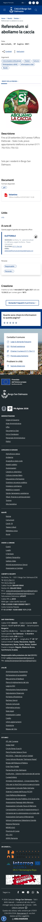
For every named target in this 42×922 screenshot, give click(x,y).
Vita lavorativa (11, 504)
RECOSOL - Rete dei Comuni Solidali (19, 755)
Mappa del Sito (11, 729)
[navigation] (4, 9)
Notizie (16, 18)
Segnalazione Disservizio (15, 693)
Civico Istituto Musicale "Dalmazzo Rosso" (21, 759)
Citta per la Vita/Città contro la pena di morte (22, 784)
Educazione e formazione (15, 478)
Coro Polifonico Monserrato (16, 795)
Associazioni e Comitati (14, 568)
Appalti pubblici (11, 464)
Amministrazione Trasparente (17, 671)
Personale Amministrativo (15, 437)
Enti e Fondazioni (12, 434)
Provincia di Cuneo (12, 831)
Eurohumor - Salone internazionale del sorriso (23, 773)
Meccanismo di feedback (15, 678)
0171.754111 (9, 580)
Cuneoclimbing (11, 777)
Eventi (8, 546)
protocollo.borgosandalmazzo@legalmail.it (22, 590)
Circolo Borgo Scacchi (14, 748)
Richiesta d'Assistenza (14, 696)
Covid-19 (9, 523)
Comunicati (10, 520)
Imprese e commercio (14, 486)
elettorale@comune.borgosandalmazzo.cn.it (19, 250)
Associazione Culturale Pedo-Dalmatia (20, 788)
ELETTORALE (10, 235)
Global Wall (10, 745)
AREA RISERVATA (21, 918)
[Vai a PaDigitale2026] (15, 408)
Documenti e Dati (12, 430)
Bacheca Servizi (11, 700)
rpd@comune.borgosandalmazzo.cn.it (20, 658)
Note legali (10, 711)
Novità (10, 18)
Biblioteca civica (12, 530)
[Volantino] (6, 195)
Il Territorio (10, 553)
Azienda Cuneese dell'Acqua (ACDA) (19, 791)
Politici (8, 441)
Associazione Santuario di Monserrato (20, 816)
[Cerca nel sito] (36, 10)
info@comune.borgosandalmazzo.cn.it (20, 593)
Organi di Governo (12, 419)
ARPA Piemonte (12, 838)
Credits (8, 718)
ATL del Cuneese (12, 741)
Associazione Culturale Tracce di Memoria (21, 806)
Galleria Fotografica (13, 557)
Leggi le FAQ (10, 686)
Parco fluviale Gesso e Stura (16, 752)
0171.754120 (17, 246)
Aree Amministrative (13, 423)
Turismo (8, 500)
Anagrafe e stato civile (14, 461)
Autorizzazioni (11, 468)
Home (3, 18)
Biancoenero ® (22, 913)
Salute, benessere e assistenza (17, 493)
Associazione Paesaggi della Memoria (19, 802)
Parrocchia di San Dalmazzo (16, 770)
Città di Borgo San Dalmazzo (22, 10)
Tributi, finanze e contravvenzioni (18, 496)
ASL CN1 (9, 834)
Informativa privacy (13, 707)
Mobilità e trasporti (13, 489)
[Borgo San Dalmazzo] (11, 10)
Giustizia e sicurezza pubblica (16, 482)
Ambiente (9, 457)
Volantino (13, 194)
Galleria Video (11, 561)
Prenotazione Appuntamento (16, 689)
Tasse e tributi (11, 527)
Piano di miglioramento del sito (17, 682)
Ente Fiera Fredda (12, 766)
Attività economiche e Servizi (16, 564)
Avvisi (8, 534)
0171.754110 (10, 582)
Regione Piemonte (8, 3)
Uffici (8, 427)
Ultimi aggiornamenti (13, 721)
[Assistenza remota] (26, 907)
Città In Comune (18, 907)
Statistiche (10, 725)
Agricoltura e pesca (13, 453)
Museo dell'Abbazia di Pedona (17, 762)
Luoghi (8, 550)
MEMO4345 (10, 827)
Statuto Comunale (12, 703)
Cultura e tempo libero (14, 475)
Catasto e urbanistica (14, 471)
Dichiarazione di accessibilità (16, 675)
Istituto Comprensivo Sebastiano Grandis (21, 820)
